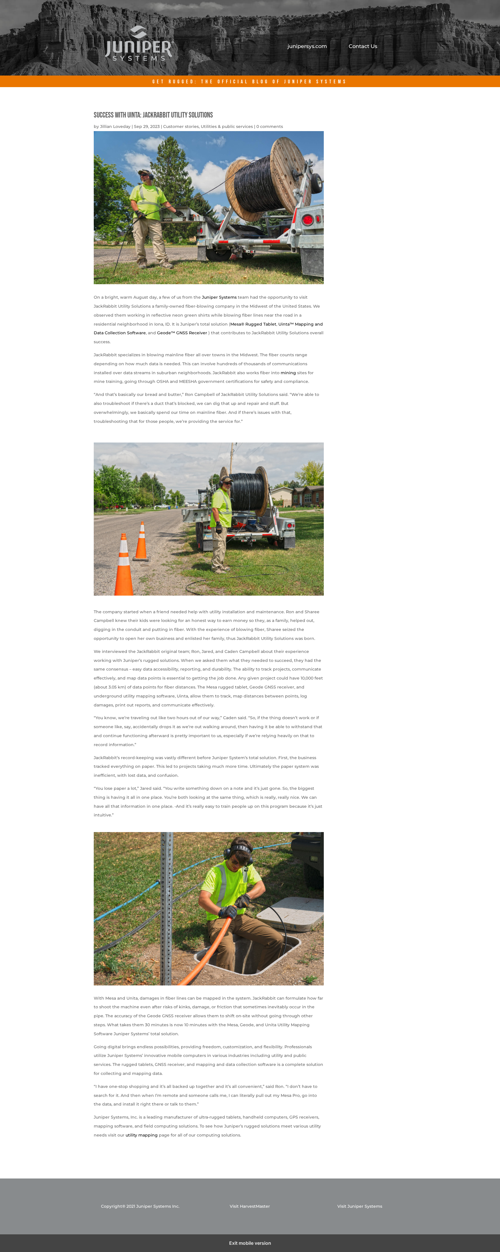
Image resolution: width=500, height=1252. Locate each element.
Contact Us (363, 46)
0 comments (269, 126)
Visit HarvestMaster (250, 1206)
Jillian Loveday (115, 126)
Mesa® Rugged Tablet (253, 324)
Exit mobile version (250, 1243)
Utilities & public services (227, 126)
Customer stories (181, 126)
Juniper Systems (219, 297)
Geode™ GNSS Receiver (182, 332)
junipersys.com (307, 46)
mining (288, 372)
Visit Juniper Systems (359, 1206)
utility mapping (142, 1135)
